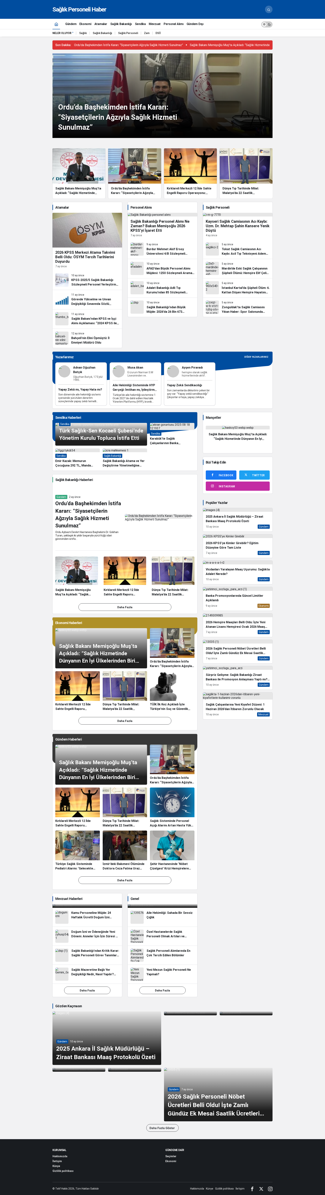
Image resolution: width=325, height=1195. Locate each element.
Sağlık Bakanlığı (102, 33)
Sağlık (83, 33)
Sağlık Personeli (128, 33)
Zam (147, 33)
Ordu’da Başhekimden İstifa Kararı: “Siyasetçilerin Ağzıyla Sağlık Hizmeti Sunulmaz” (128, 45)
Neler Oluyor (61, 33)
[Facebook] (252, 1188)
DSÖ (158, 33)
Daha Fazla (124, 607)
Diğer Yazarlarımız (256, 357)
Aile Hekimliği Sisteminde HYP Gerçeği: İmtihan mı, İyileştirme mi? (134, 390)
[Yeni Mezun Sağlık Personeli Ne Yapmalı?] (162, 974)
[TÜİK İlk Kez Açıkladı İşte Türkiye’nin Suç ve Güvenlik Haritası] (172, 691)
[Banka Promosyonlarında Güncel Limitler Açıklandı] (238, 598)
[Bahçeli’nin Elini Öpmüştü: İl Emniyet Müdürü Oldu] (87, 338)
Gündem (61, 496)
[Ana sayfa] (56, 24)
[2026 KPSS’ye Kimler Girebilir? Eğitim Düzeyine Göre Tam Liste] (238, 546)
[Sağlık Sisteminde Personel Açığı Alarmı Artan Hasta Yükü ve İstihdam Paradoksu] (172, 808)
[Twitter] (261, 1188)
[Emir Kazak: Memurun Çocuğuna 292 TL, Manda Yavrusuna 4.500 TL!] (77, 458)
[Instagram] (270, 1188)
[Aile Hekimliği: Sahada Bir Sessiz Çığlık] (162, 917)
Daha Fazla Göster (162, 1128)
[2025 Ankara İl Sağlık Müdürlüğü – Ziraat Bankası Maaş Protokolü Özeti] (238, 520)
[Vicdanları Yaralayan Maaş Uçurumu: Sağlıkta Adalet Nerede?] (238, 572)
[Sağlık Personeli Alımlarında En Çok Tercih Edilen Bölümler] (162, 955)
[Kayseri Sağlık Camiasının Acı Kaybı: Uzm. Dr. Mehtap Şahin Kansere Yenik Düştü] (238, 226)
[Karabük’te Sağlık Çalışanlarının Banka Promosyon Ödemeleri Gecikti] (172, 434)
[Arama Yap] (269, 9)
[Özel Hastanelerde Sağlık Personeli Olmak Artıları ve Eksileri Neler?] (162, 936)
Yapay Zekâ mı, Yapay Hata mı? (80, 389)
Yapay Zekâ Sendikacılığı (184, 385)
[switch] (267, 24)
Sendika (64, 424)
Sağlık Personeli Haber (79, 9)
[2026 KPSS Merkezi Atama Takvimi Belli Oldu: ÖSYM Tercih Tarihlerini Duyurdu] (87, 242)
